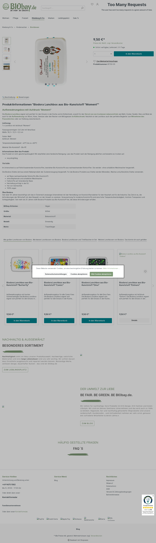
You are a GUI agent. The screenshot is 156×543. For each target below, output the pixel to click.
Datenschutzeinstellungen (56, 274)
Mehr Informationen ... (111, 268)
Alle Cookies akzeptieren (101, 274)
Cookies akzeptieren (79, 274)
